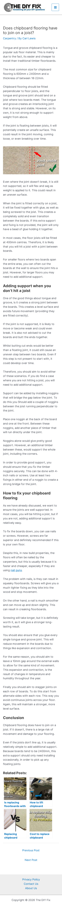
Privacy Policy (31, 879)
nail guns (16, 570)
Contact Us (31, 883)
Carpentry (9, 38)
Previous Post (31, 850)
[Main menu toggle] (55, 7)
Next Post (31, 860)
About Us (31, 888)
